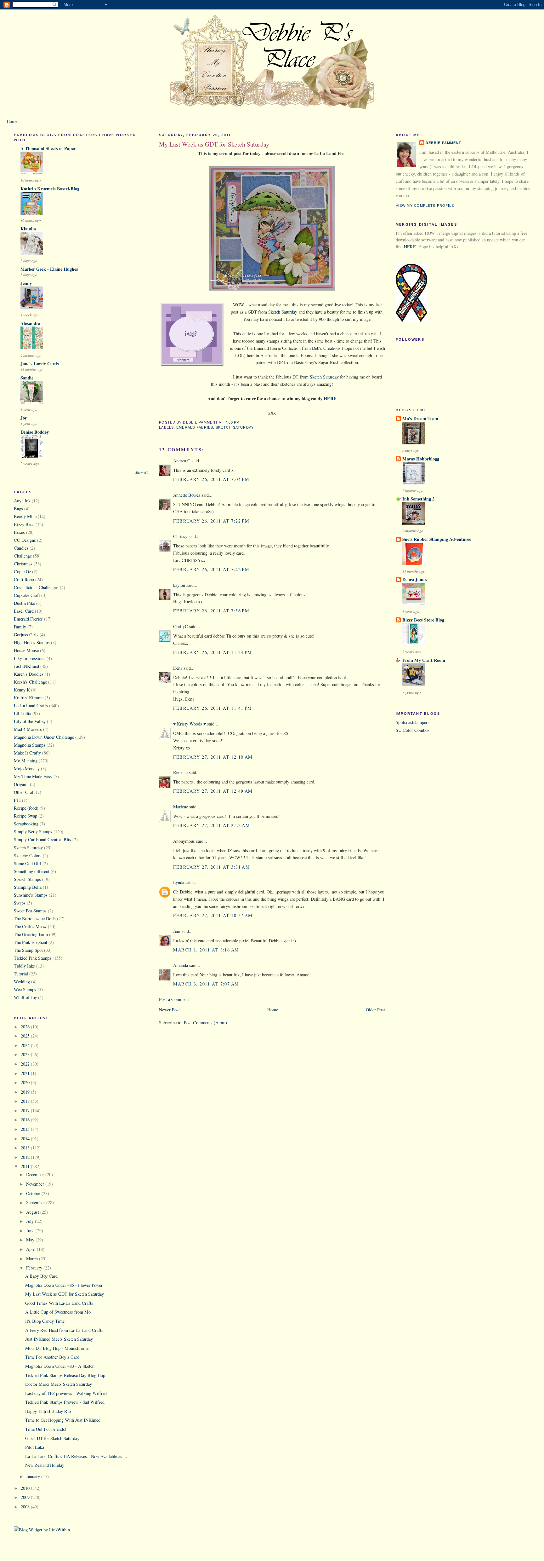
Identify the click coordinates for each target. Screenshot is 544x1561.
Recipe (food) (26, 808)
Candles (21, 548)
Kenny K (22, 690)
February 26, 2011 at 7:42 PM (211, 569)
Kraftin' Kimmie (28, 698)
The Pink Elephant (30, 942)
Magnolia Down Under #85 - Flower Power (64, 1285)
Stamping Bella (28, 887)
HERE (410, 247)
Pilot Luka (34, 1447)
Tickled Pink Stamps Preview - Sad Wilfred (65, 1402)
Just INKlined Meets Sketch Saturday (59, 1339)
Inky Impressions (29, 658)
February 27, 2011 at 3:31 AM (211, 867)
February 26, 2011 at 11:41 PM (212, 708)
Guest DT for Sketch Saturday (52, 1438)
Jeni (176, 931)
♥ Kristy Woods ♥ (189, 724)
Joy (23, 417)
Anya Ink (22, 501)
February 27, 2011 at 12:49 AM (212, 791)
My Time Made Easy (33, 776)
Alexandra (30, 323)
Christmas (23, 564)
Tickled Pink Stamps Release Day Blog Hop (65, 1375)
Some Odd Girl (27, 863)
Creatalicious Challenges (36, 587)
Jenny (26, 283)
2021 (26, 1073)
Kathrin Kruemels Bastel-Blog (49, 188)
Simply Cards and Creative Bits (42, 839)
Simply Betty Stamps (33, 832)
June (31, 1231)
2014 (26, 1139)
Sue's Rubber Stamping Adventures (436, 539)
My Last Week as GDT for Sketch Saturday (64, 1294)
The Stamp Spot (28, 950)
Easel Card (24, 611)
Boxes (19, 532)
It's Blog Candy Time (45, 1321)
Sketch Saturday (28, 848)
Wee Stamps (25, 989)
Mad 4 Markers (28, 729)
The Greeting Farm (31, 934)
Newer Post (169, 1010)
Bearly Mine (25, 516)
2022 (26, 1064)
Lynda (178, 882)
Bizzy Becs (24, 524)
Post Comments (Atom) (205, 1023)
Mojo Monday (27, 769)
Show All (141, 472)
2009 (26, 1497)
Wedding (22, 982)
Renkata (180, 772)
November (35, 1184)
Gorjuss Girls (26, 635)
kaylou (179, 585)
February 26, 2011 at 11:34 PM (212, 652)
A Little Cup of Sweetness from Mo (58, 1312)
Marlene (180, 807)
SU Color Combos (412, 730)
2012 (26, 1157)
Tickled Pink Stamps (32, 958)
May (31, 1240)
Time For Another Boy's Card (52, 1357)
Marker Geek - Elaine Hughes (49, 269)
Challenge (23, 556)
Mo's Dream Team (420, 418)
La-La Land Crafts (31, 705)
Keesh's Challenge (30, 682)
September (36, 1202)
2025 (26, 1036)
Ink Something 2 (418, 498)
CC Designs (25, 540)
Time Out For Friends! (45, 1429)
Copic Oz (22, 572)
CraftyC (180, 626)
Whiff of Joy (25, 997)
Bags (18, 509)
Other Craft (24, 792)
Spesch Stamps (27, 879)
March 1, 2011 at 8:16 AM (206, 950)
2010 (26, 1488)
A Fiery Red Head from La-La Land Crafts (64, 1330)
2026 (26, 1027)
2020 (26, 1082)
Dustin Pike (24, 603)
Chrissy (180, 536)
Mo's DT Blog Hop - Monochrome (56, 1348)
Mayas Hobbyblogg (420, 458)
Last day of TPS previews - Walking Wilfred (66, 1393)
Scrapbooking (26, 824)
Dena (177, 668)
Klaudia (28, 228)
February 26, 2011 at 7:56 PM (211, 611)
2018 (26, 1101)
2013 (26, 1148)
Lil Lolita (22, 713)
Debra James (414, 579)
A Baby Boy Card (41, 1276)
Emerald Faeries (28, 619)
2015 (26, 1129)
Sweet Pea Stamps (30, 911)
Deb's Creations (326, 348)
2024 (26, 1045)
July (30, 1221)
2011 (26, 1166)
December (35, 1174)
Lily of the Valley (30, 721)
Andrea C (181, 461)
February (34, 1268)
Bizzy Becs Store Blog (423, 619)
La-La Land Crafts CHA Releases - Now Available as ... (76, 1456)
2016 (26, 1120)
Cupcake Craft (27, 595)
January (33, 1476)
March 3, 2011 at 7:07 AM (206, 984)
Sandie (26, 377)
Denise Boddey (34, 432)
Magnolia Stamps (29, 745)
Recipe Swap (25, 816)
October (34, 1193)
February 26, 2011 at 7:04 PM (211, 479)
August (33, 1212)
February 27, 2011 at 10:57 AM (212, 915)
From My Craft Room (423, 660)
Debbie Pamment (444, 143)
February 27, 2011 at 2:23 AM (211, 825)
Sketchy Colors (28, 856)
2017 (26, 1110)
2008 (26, 1507)
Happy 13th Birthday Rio (48, 1411)
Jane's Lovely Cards (39, 363)
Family (20, 627)
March (32, 1259)
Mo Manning (25, 761)
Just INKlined (26, 666)
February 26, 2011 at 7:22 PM (211, 521)
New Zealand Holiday (44, 1465)
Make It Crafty (27, 753)
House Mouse (26, 650)
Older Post (375, 1010)
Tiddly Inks (24, 966)
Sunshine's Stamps (31, 895)
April (31, 1249)
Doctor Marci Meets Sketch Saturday (58, 1384)
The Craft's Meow (30, 926)
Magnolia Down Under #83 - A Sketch (59, 1366)
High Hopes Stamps (32, 642)
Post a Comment (174, 999)
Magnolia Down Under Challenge (44, 737)
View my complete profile (425, 205)
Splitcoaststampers (412, 722)
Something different (31, 871)
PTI (17, 800)
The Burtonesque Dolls (35, 919)
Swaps (20, 903)
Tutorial (21, 974)
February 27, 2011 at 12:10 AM (212, 757)
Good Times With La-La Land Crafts (59, 1303)
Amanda (180, 965)
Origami (21, 784)
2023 (26, 1054)
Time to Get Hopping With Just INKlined (62, 1420)
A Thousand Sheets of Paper (48, 148)
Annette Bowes (186, 495)
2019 (26, 1092)
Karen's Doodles (28, 674)
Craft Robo (24, 579)
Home (12, 121)
